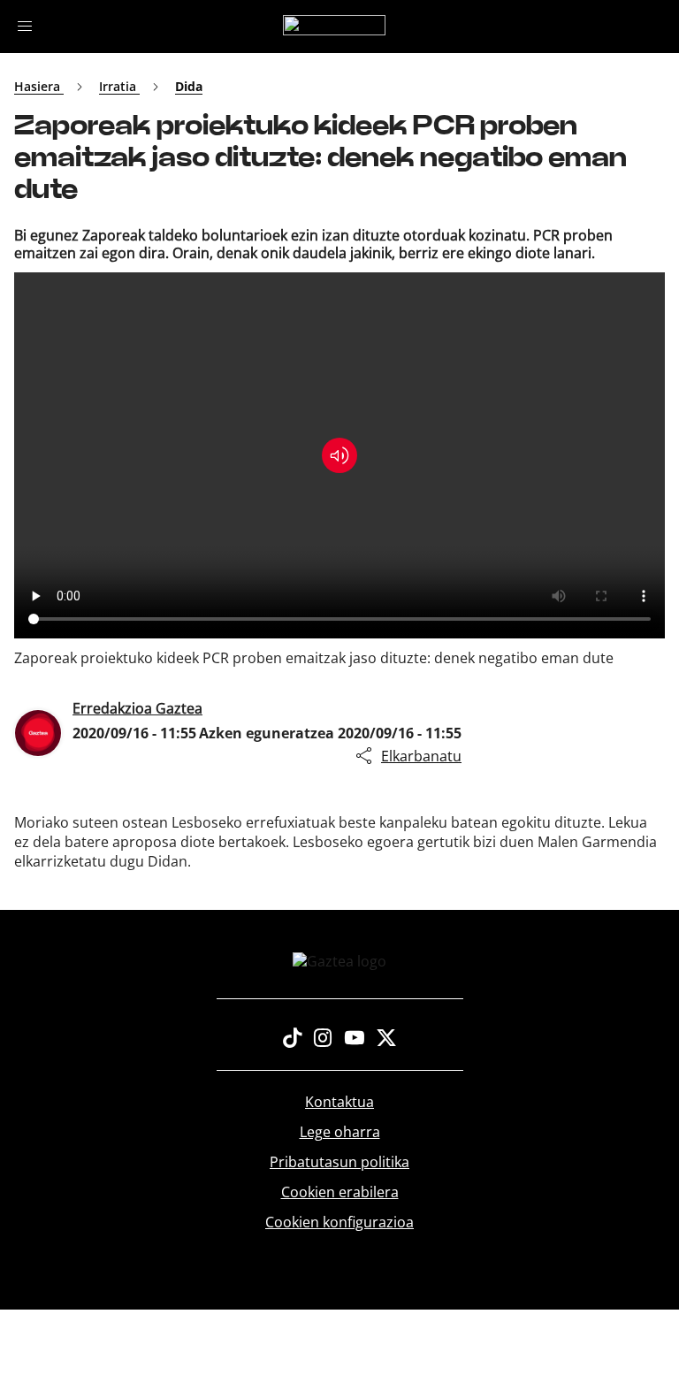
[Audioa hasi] (339, 455)
